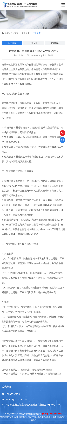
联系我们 (6, 386)
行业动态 (36, 33)
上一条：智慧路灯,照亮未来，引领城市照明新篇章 (27, 369)
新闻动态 (25, 33)
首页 (16, 33)
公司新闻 (33, 43)
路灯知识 (55, 43)
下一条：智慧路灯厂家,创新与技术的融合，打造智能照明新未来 (33, 373)
